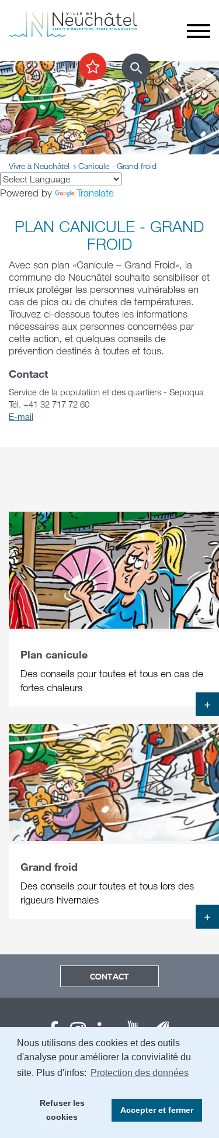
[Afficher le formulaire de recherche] (136, 68)
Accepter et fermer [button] (156, 1110)
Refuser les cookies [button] (62, 1110)
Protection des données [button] (140, 1073)
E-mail (21, 416)
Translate (95, 193)
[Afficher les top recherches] (92, 67)
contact (109, 977)
